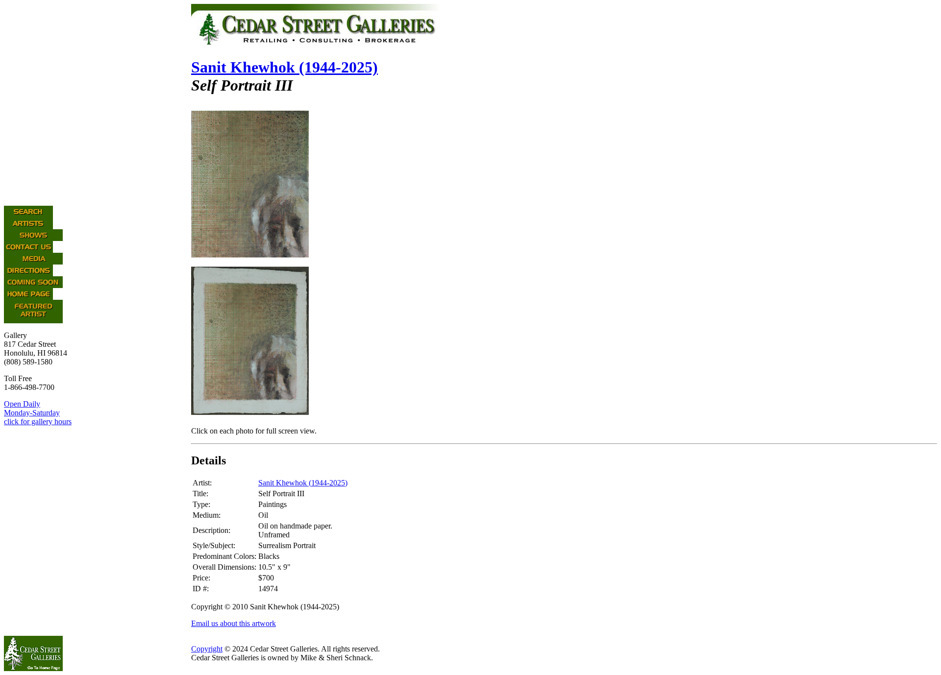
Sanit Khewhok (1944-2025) (284, 67)
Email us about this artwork (233, 623)
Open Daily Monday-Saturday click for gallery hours (38, 413)
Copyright (207, 649)
